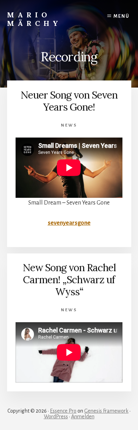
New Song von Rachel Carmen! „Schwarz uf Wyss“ (69, 279)
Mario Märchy (34, 19)
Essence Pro (63, 411)
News (69, 125)
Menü (122, 16)
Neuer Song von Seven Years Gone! (69, 101)
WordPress (56, 416)
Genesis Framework (106, 411)
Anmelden (82, 416)
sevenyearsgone (69, 223)
